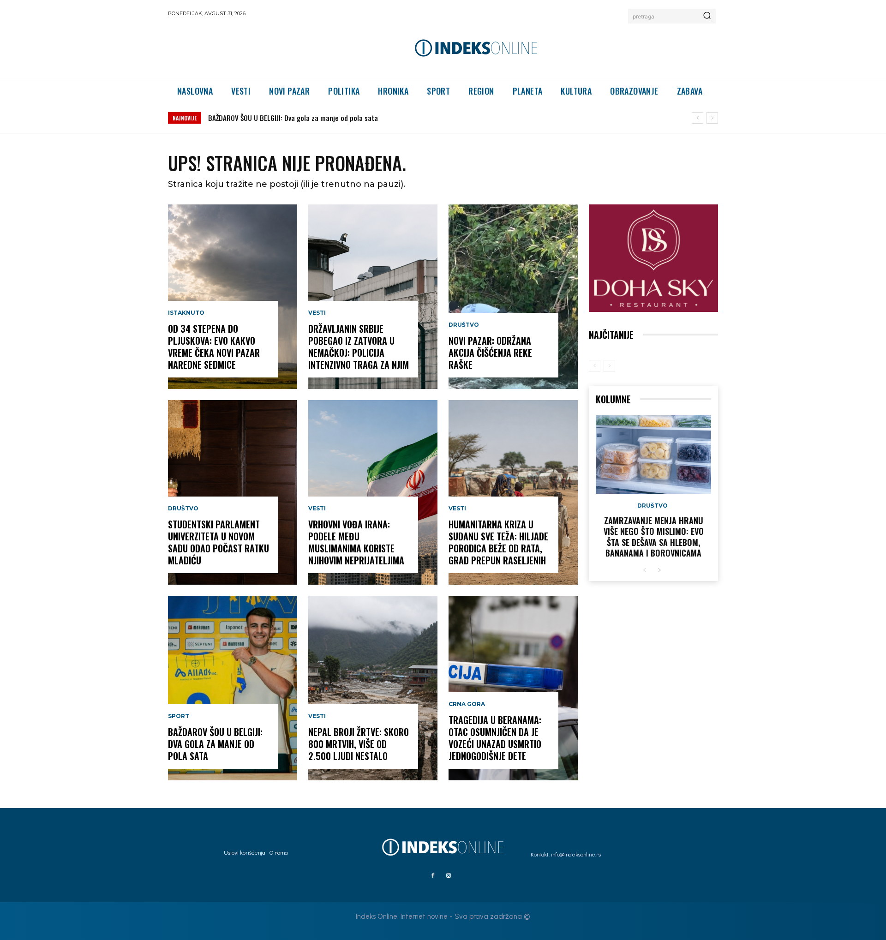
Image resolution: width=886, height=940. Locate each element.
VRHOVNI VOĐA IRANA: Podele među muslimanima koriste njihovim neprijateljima (356, 542)
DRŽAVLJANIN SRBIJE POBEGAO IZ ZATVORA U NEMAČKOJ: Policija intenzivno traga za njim (358, 346)
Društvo (183, 508)
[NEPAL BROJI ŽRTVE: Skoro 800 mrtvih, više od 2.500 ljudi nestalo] (372, 688)
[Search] (707, 16)
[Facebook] (432, 875)
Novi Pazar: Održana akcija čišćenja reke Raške (490, 352)
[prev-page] (594, 366)
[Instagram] (448, 875)
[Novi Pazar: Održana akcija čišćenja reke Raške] (513, 296)
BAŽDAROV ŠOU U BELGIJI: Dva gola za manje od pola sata (293, 118)
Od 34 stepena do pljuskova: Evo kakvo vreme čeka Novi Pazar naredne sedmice (214, 346)
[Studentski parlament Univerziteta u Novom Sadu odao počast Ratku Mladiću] (232, 492)
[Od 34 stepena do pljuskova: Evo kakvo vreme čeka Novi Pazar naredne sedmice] (232, 296)
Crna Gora (467, 704)
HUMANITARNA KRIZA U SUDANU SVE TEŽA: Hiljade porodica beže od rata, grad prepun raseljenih (498, 542)
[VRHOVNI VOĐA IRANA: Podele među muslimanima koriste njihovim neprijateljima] (372, 492)
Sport (178, 716)
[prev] (697, 118)
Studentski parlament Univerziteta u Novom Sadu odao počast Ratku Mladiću (218, 542)
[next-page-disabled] (609, 366)
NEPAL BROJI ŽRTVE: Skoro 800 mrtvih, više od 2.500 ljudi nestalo (358, 744)
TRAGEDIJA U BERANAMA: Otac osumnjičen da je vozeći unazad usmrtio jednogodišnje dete (495, 738)
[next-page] (659, 570)
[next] (712, 118)
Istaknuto (186, 313)
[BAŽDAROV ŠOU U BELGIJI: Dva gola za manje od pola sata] (232, 688)
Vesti (317, 313)
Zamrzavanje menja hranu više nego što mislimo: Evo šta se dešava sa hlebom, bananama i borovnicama (654, 537)
